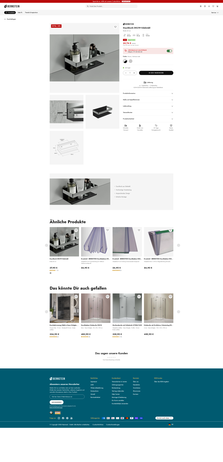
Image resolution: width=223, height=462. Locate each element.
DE (172, 424)
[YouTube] (71, 418)
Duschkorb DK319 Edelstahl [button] (59, 259)
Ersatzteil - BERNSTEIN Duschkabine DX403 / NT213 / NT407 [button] (127, 259)
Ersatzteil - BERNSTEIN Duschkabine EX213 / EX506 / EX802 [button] (158, 259)
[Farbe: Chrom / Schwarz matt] (125, 61)
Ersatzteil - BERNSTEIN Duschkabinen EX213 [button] (95, 259)
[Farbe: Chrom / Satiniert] (130, 61)
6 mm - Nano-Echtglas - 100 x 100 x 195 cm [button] (155, 328)
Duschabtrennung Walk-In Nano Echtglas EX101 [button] (64, 325)
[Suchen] (88, 6)
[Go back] (5, 19)
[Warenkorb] (217, 6)
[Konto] (209, 6)
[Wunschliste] (213, 6)
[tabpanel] (64, 251)
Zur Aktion (126, 1)
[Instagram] (59, 418)
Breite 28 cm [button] (53, 261)
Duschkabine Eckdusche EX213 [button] (91, 325)
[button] (64, 248)
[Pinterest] (67, 418)
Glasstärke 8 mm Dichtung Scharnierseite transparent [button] (126, 261)
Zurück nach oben (163, 418)
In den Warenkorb (156, 73)
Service (213, 13)
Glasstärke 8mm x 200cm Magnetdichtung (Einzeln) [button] (157, 261)
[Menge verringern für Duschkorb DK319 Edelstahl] (126, 73)
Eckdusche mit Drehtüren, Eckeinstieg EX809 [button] (158, 325)
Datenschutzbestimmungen (56, 407)
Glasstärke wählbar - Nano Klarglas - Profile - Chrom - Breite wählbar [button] (126, 329)
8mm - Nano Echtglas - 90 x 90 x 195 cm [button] (92, 328)
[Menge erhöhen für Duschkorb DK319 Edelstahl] (134, 73)
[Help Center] (204, 6)
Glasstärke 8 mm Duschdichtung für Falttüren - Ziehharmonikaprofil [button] (93, 262)
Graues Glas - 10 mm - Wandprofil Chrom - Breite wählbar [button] (62, 329)
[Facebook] (63, 418)
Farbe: (131, 56)
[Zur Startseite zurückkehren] (11, 6)
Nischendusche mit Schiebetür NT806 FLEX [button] (127, 325)
